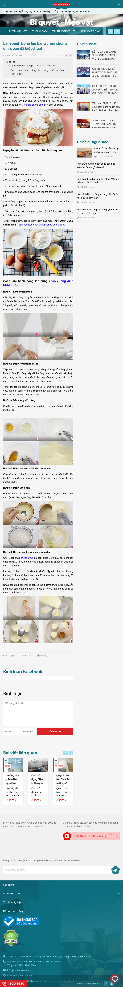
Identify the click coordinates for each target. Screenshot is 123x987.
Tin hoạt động (90, 31)
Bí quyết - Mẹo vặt (24, 11)
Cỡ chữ (60, 55)
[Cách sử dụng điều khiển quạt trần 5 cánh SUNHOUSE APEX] (38, 765)
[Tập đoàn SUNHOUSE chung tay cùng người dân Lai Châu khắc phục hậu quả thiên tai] (83, 106)
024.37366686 (53, 961)
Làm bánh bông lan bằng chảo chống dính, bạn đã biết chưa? (64, 11)
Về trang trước (11, 656)
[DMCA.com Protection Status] (11, 945)
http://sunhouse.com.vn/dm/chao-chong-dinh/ (41, 224)
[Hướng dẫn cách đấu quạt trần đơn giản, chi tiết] (13, 765)
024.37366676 (36, 961)
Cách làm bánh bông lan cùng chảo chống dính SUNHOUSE (40, 72)
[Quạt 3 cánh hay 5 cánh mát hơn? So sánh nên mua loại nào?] (63, 765)
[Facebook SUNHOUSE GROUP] (106, 985)
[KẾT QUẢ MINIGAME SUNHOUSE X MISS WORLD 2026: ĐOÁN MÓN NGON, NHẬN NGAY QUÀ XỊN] (83, 54)
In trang (43, 656)
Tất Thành (69, 981)
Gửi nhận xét (55, 731)
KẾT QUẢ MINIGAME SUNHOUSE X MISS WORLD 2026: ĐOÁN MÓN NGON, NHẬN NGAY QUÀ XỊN (104, 55)
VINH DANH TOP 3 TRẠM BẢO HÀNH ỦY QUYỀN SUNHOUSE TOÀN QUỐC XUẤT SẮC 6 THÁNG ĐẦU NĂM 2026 (106, 124)
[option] (16, 31)
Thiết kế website (51, 981)
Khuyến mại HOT (16, 31)
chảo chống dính (34, 104)
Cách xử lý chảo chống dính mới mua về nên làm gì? (106, 152)
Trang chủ (7, 11)
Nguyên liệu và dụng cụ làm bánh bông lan (32, 65)
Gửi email (29, 656)
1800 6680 (30, 965)
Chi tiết (10, 800)
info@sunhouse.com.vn (19, 970)
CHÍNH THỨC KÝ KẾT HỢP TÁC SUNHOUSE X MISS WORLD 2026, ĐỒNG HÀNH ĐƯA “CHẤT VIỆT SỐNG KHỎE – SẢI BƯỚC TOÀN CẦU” (105, 73)
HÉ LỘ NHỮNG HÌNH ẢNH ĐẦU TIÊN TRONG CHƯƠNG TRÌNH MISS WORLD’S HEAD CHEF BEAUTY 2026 (105, 90)
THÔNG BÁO (39, 31)
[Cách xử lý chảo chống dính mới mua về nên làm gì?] (84, 153)
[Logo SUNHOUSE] (61, 8)
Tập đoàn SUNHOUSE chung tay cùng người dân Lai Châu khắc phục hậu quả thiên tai (106, 107)
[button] (110, 31)
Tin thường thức (63, 31)
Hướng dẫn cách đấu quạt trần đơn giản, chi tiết (12, 783)
